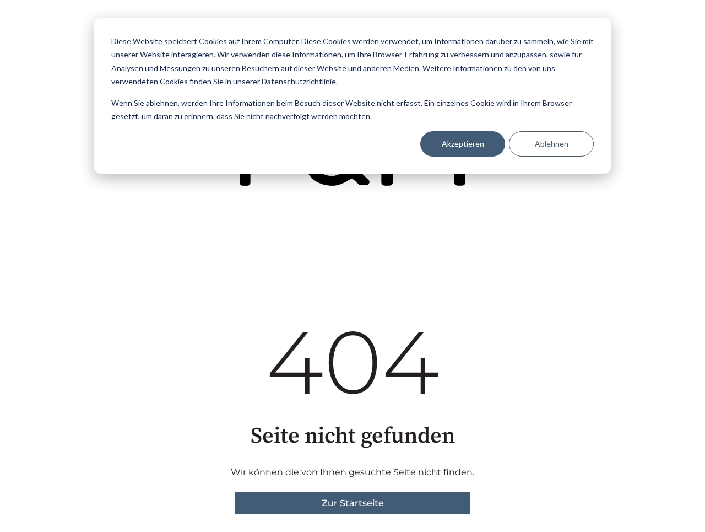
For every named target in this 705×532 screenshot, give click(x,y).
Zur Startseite (353, 503)
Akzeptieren (463, 143)
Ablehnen (551, 143)
